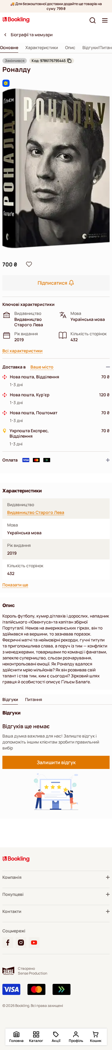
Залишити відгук (56, 762)
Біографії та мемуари (32, 34)
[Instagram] (20, 942)
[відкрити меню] (105, 20)
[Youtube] (34, 942)
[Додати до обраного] (29, 264)
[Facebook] (7, 942)
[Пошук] (92, 20)
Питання (33, 699)
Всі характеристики (22, 350)
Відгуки (10, 699)
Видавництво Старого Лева (35, 512)
